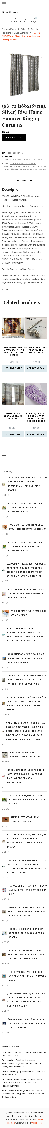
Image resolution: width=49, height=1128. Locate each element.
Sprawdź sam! (14, 137)
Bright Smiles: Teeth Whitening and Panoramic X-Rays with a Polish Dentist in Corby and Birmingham (22, 1063)
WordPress (36, 1122)
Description (24, 180)
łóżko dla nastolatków (23, 164)
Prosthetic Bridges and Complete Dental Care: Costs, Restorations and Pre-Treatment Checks (22, 1082)
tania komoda (38, 166)
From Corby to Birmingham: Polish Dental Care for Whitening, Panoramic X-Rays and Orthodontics (23, 1093)
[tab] (25, 180)
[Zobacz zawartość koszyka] (34, 19)
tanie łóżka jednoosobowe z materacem (25, 169)
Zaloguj (24, 22)
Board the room (10, 11)
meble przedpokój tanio (16, 166)
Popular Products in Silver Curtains (22, 160)
